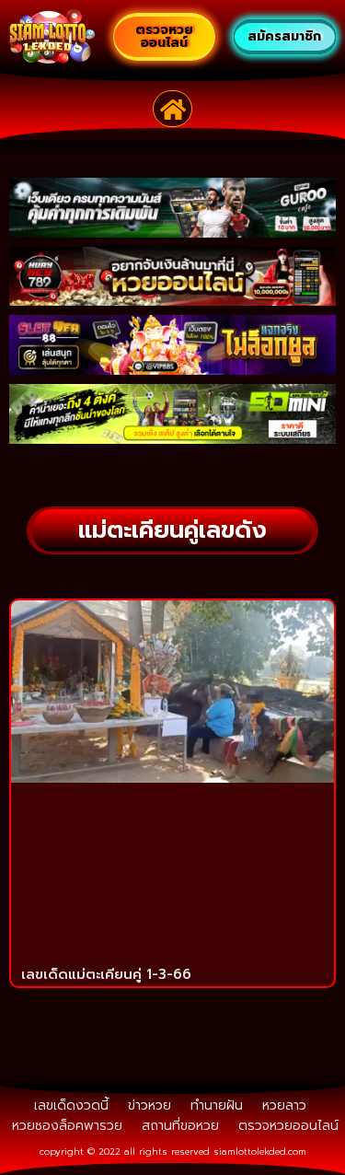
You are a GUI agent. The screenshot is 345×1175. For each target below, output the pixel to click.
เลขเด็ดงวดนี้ (71, 1105)
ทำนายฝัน (216, 1105)
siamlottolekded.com (259, 1151)
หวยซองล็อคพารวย (67, 1125)
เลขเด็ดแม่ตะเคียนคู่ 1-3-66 (106, 974)
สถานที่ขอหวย (180, 1125)
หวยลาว (284, 1105)
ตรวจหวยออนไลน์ (288, 1125)
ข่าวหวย (149, 1105)
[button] (172, 108)
